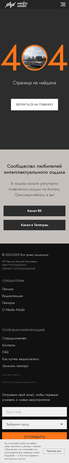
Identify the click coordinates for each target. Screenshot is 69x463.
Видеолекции (12, 295)
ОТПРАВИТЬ (34, 437)
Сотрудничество (14, 338)
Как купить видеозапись (20, 358)
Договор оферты (11, 374)
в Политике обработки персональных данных (21, 457)
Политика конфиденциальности (19, 382)
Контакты (8, 345)
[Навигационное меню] (63, 4)
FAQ (5, 351)
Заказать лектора (15, 365)
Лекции (7, 288)
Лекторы (8, 302)
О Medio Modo (13, 309)
